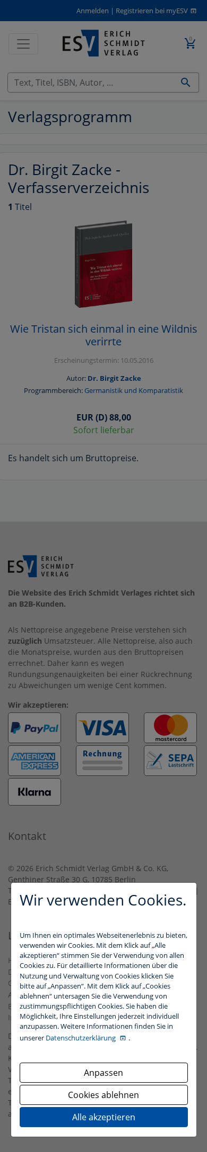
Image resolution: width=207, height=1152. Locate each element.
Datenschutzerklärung (81, 1038)
